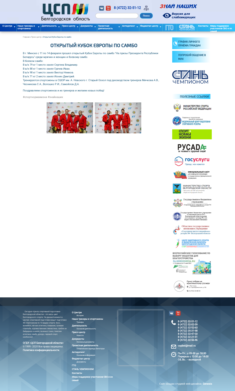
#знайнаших (55, 97)
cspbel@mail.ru (187, 345)
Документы (81, 362)
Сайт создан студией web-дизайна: (185, 383)
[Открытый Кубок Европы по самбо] (70, 132)
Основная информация (86, 355)
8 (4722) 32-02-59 (187, 324)
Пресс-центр (36, 37)
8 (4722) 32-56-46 (187, 340)
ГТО (169, 27)
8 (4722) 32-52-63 (187, 327)
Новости (80, 335)
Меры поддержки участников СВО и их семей (221, 28)
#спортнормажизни (35, 97)
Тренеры (80, 322)
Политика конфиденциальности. (41, 350)
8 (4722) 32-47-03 (187, 333)
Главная (26, 37)
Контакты (203, 26)
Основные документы (85, 342)
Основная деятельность (86, 329)
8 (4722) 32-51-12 (127, 8)
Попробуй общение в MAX (192, 56)
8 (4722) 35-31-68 (187, 330)
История (80, 315)
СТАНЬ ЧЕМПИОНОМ (187, 27)
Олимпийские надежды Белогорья (90, 349)
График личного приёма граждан (189, 43)
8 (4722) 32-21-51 (187, 336)
